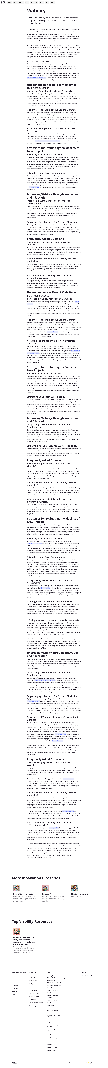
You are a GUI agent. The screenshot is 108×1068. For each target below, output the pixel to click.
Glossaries (14, 982)
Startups (31, 984)
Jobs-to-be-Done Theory (36, 1002)
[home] (3, 2)
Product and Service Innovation (52, 1034)
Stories (9, 2)
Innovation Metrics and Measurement (53, 996)
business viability (34, 187)
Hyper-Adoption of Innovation (34, 976)
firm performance (57, 741)
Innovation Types (51, 1044)
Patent (31, 987)
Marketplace (32, 999)
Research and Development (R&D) (52, 1006)
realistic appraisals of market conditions (47, 141)
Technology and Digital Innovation (53, 1025)
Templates (20, 2)
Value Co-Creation (34, 996)
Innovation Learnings (52, 1050)
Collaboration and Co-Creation (53, 991)
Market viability (45, 588)
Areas (47, 2)
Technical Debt (33, 980)
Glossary (41, 2)
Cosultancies (34, 2)
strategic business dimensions (36, 78)
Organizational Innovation (54, 1030)
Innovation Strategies (52, 1041)
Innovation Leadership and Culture (54, 1016)
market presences (60, 734)
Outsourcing (32, 1006)
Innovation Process (52, 1047)
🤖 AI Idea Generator (87, 976)
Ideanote (93, 1063)
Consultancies (15, 988)
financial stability (52, 332)
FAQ (65, 976)
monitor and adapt (68, 779)
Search (52, 2)
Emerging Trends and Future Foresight (52, 976)
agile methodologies (33, 701)
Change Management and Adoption (54, 986)
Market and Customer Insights (53, 1001)
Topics (13, 994)
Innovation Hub (33, 990)
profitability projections (34, 543)
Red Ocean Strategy (34, 993)
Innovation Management (53, 1038)
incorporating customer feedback (44, 680)
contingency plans (68, 811)
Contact (66, 979)
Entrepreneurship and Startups (52, 1011)
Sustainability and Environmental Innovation (54, 981)
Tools (14, 2)
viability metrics (54, 828)
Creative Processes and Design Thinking (53, 1021)
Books (27, 2)
